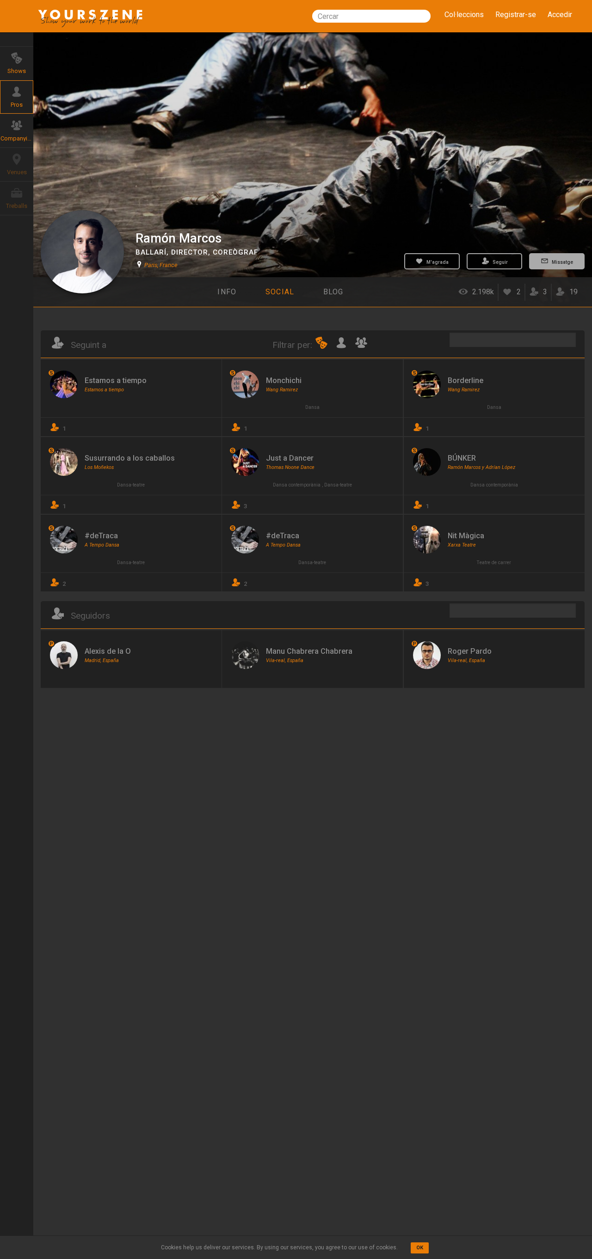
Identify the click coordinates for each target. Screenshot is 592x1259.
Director (189, 252)
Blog (333, 291)
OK (419, 1248)
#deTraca (101, 535)
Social (280, 291)
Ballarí (151, 252)
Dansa (312, 407)
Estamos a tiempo (116, 380)
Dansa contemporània (297, 484)
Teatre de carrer (494, 562)
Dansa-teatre (131, 484)
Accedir (560, 14)
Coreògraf (235, 252)
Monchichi (284, 380)
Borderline (465, 380)
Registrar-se (515, 14)
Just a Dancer (290, 458)
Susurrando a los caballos (130, 458)
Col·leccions (464, 14)
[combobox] (371, 16)
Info (226, 291)
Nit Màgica (466, 535)
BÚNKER (462, 458)
